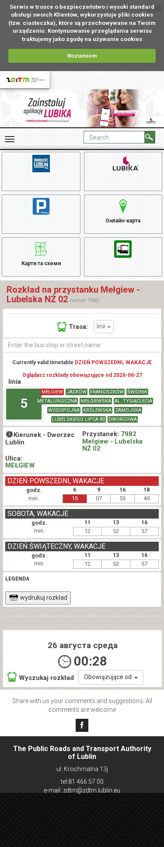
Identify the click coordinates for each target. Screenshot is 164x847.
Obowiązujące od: (109, 676)
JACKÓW (76, 392)
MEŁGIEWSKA (95, 401)
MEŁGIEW (52, 392)
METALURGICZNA (57, 401)
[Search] (149, 137)
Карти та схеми (41, 263)
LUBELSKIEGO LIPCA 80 (78, 419)
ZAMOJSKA (128, 410)
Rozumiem (82, 55)
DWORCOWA (122, 419)
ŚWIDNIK (137, 392)
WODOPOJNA (64, 410)
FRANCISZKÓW (107, 392)
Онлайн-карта (122, 221)
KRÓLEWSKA (97, 410)
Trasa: (78, 327)
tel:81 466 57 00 (82, 781)
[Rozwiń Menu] (9, 139)
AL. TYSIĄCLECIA (133, 401)
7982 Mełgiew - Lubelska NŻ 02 (112, 441)
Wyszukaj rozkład (46, 678)
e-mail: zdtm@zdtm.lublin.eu (82, 790)
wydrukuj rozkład (43, 597)
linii (102, 326)
